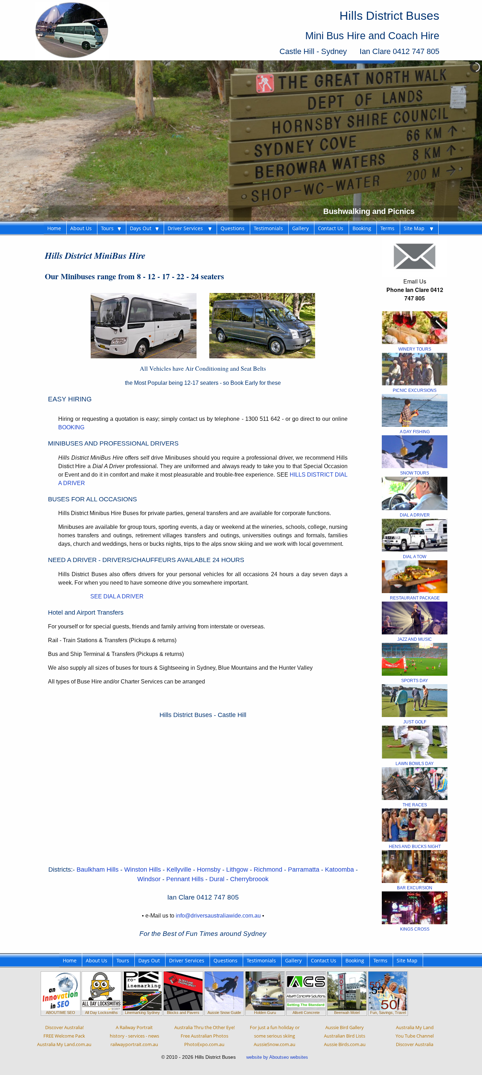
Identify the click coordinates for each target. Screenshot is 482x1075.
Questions (233, 228)
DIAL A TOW (414, 556)
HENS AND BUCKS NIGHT (415, 846)
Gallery (300, 228)
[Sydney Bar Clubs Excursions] (414, 866)
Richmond (269, 869)
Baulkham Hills (98, 869)
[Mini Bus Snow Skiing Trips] (414, 451)
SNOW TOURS (414, 473)
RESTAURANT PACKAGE (415, 598)
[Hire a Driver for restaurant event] (414, 576)
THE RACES (415, 804)
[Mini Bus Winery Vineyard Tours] (414, 327)
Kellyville (180, 869)
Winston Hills (143, 869)
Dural (217, 879)
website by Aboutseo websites (277, 1057)
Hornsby (209, 869)
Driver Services (188, 228)
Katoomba (340, 869)
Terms (387, 228)
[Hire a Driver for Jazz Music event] (414, 618)
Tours (109, 228)
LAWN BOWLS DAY (415, 763)
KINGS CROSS (414, 929)
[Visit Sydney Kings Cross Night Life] (414, 907)
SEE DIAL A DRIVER (117, 596)
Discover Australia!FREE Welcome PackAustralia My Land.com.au (64, 1035)
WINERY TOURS (414, 349)
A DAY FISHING (415, 431)
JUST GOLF (414, 721)
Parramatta (304, 869)
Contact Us (330, 228)
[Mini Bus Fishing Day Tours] (414, 410)
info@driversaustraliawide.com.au (218, 916)
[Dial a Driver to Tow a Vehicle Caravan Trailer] (414, 535)
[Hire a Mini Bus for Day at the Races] (414, 783)
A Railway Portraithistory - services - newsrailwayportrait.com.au (134, 1035)
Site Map (417, 228)
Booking (362, 228)
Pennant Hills (185, 879)
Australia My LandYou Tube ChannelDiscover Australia (415, 1035)
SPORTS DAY (414, 680)
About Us (81, 228)
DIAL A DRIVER (415, 515)
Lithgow (238, 869)
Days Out (143, 228)
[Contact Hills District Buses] (414, 256)
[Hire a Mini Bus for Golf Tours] (414, 700)
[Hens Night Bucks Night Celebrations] (414, 825)
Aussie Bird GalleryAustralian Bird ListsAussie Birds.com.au (345, 1035)
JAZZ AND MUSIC (414, 639)
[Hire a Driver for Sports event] (414, 659)
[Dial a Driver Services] (414, 493)
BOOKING (71, 427)
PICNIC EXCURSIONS (414, 390)
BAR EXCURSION (414, 887)
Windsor (149, 879)
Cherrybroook (249, 879)
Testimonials (268, 228)
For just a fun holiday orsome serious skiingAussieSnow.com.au (275, 1035)
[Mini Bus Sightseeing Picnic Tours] (414, 369)
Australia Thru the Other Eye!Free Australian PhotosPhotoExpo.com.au (204, 1035)
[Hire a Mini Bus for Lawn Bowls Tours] (414, 742)
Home (54, 228)
